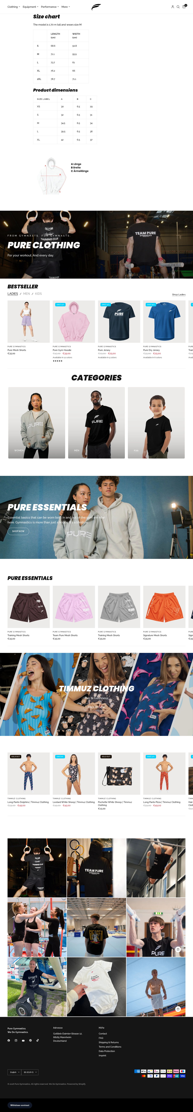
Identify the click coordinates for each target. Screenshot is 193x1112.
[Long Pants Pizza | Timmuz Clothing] (164, 774)
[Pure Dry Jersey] (164, 321)
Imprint (102, 1055)
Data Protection (107, 1051)
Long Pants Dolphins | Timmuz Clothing (28, 802)
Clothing (13, 6)
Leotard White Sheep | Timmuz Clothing (74, 802)
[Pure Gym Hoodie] (74, 321)
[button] (18, 531)
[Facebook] (11, 1040)
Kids (38, 294)
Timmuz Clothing (17, 799)
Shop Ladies (178, 294)
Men (26, 294)
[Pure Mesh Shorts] (29, 321)
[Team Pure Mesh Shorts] (74, 607)
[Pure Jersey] (119, 321)
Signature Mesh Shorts (155, 635)
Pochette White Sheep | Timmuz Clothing (115, 804)
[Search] (178, 7)
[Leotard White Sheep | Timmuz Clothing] (74, 774)
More (65, 6)
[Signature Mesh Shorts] (164, 607)
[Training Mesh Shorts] (29, 607)
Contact (103, 1033)
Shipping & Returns (109, 1042)
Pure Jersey (104, 350)
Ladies (13, 294)
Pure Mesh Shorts (17, 350)
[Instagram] (18, 1040)
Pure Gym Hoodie (62, 350)
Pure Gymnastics (17, 347)
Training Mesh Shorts (18, 635)
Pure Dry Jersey (151, 350)
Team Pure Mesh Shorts (65, 635)
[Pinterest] (32, 1040)
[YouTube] (25, 1040)
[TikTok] (39, 1040)
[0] (183, 7)
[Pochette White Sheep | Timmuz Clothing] (119, 774)
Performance (49, 6)
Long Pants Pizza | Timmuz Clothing (161, 802)
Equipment (29, 6)
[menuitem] (14, 6)
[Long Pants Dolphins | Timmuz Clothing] (29, 774)
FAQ (101, 1038)
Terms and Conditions (110, 1046)
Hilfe (101, 1028)
